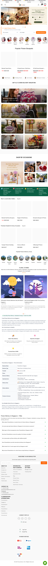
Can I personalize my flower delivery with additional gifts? (14, 438)
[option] (24, 16)
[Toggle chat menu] (45, 563)
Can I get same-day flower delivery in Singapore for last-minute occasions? (18, 426)
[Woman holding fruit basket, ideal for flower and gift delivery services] (44, 39)
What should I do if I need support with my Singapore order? (15, 446)
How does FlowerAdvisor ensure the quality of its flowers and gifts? (16, 434)
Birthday (39, 42)
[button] (46, 41)
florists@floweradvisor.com (9, 489)
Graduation (3, 42)
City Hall (27, 262)
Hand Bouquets (27, 43)
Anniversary (9, 42)
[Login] (38, 4)
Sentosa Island (15, 263)
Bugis (21, 262)
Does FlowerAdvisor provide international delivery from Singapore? (16, 442)
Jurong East (39, 262)
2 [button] (24, 313)
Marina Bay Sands (9, 263)
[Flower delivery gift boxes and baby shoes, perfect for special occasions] (21, 39)
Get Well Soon (45, 42)
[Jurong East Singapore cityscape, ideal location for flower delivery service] (39, 258)
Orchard (3, 262)
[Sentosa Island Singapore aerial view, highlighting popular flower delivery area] (15, 258)
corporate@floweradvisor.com (7, 494)
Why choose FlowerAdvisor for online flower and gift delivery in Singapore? (18, 450)
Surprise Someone (41, 32)
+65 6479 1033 (5, 488)
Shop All (18, 198)
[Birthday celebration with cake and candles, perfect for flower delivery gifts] (39, 39)
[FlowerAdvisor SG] (24, 16)
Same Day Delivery (15, 43)
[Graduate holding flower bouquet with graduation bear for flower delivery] (3, 39)
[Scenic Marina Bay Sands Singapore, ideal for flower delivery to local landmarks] (9, 258)
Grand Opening (33, 43)
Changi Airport (45, 263)
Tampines (33, 262)
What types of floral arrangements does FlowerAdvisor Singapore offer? (17, 430)
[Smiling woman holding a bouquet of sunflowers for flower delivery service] (27, 39)
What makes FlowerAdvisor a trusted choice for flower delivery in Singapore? (18, 422)
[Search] (5, 4)
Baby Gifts (21, 42)
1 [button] (23, 313)
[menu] (1, 4)
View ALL (24, 272)
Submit (44, 462)
